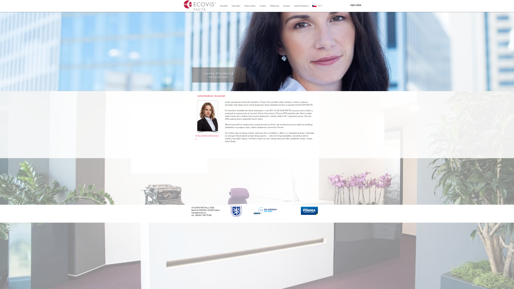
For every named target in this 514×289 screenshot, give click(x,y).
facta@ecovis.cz (198, 212)
